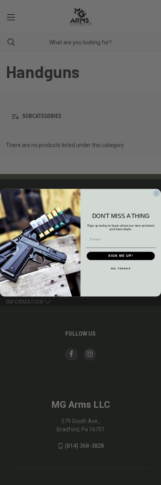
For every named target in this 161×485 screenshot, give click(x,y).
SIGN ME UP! (120, 256)
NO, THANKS (121, 268)
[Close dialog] (156, 193)
